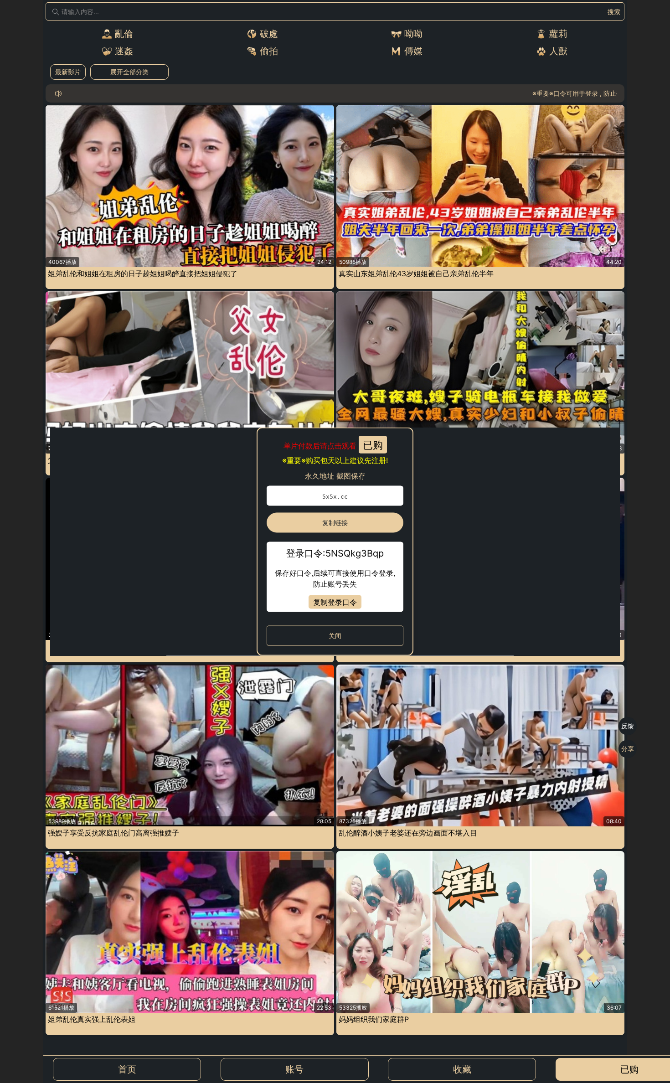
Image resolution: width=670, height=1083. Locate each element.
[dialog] (335, 542)
